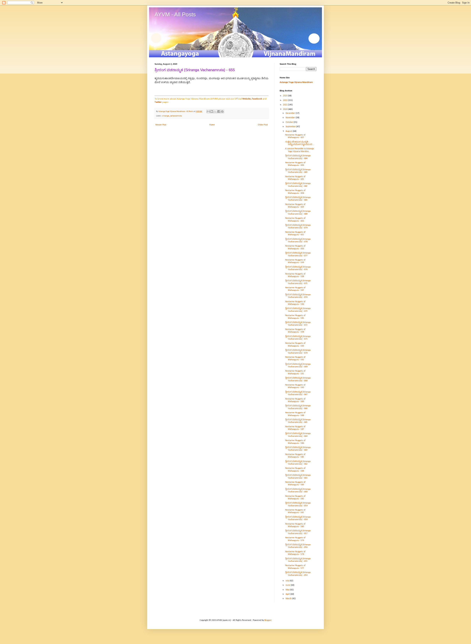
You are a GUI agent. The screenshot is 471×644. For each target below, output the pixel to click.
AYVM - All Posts (175, 14)
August (289, 131)
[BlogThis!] (212, 111)
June (288, 585)
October (290, 122)
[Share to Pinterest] (222, 111)
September (291, 127)
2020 (285, 109)
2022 (285, 100)
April (288, 594)
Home (212, 125)
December (291, 113)
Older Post (263, 125)
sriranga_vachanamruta (172, 116)
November (291, 118)
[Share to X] (215, 111)
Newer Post (160, 125)
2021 (285, 105)
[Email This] (208, 111)
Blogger (267, 620)
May (288, 590)
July (288, 581)
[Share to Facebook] (219, 111)
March (289, 598)
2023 (285, 96)
